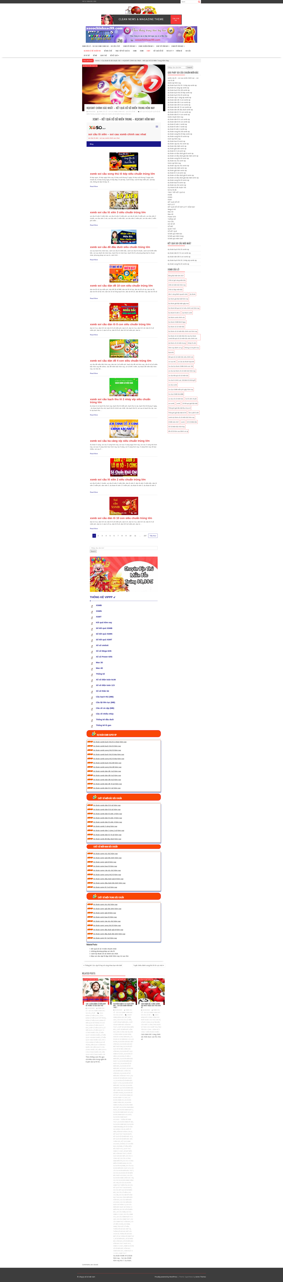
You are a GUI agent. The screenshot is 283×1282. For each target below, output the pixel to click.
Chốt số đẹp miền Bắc (120, 1022)
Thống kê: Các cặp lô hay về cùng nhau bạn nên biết (103, 965)
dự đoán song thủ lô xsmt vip (178, 158)
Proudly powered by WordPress (166, 1277)
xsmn (183, 422)
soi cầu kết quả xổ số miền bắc (178, 376)
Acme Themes (201, 1277)
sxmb (115, 1226)
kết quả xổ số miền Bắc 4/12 (123, 1136)
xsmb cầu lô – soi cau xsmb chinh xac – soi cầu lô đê (101, 46)
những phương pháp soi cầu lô (103, 951)
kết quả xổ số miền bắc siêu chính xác (180, 357)
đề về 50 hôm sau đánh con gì (178, 431)
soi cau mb (172, 362)
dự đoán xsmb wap (120, 1124)
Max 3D (170, 212)
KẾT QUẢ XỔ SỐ (158, 51)
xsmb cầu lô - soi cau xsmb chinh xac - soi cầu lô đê (117, 112)
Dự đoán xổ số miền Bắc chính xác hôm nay (123, 1070)
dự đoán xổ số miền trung (176, 343)
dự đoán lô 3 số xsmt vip (176, 151)
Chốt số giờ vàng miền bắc (177, 280)
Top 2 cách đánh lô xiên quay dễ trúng (95, 1042)
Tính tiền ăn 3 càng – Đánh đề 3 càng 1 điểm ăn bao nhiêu (151, 1029)
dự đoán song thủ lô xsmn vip (178, 180)
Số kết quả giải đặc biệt (189, 403)
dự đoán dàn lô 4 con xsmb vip (179, 114)
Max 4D (170, 214)
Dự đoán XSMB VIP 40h (125, 1122)
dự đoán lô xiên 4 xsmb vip (177, 129)
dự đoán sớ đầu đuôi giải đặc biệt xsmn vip (183, 178)
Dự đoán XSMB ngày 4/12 (121, 1112)
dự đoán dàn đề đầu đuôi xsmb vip (180, 110)
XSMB (135, 51)
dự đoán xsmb (125, 1095)
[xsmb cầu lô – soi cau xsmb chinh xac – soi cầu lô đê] (141, 42)
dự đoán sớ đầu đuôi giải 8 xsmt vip (180, 153)
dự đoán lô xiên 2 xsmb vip (177, 124)
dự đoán (192, 294)
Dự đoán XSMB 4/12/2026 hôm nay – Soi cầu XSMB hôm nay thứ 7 (123, 1005)
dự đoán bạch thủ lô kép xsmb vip (180, 93)
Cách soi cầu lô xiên (124, 1020)
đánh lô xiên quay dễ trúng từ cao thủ (95, 1022)
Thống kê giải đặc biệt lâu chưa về (179, 408)
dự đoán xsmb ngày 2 (125, 1110)
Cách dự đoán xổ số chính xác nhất (104, 954)
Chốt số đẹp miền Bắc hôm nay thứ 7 (123, 1024)
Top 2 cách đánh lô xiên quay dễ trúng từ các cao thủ (96, 1004)
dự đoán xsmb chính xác (176, 317)
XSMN (141, 51)
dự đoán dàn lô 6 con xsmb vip (179, 119)
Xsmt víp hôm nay (162, 46)
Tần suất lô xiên (123, 1226)
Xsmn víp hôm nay (177, 46)
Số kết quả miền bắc (175, 234)
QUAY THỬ (103, 55)
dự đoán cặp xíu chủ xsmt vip (178, 144)
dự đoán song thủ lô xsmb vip (178, 136)
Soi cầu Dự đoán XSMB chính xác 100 (180, 366)
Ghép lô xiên (192, 343)
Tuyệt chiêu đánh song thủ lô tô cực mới (148, 965)
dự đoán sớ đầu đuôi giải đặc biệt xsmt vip (183, 156)
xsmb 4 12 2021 (118, 1246)
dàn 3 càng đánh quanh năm (177, 294)
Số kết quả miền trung (175, 236)
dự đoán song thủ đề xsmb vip (179, 131)
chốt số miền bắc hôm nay (177, 285)
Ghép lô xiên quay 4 (96, 1028)
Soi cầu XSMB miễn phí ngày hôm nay (180, 389)
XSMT (148, 51)
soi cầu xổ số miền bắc (175, 399)
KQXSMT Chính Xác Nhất (103, 114)
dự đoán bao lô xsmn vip (176, 183)
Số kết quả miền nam (175, 238)
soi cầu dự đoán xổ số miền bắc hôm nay (181, 371)
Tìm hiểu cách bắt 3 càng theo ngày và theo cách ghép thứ (151, 1024)
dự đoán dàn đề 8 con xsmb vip (179, 105)
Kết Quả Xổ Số (145, 112)
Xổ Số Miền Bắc (120, 1239)
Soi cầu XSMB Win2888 (175, 394)
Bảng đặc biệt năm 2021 (176, 276)
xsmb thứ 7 (123, 1253)
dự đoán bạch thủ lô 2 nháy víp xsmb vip (182, 85)
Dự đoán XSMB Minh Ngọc (177, 322)
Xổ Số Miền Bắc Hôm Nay (176, 427)
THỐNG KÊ (179, 51)
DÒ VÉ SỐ (87, 55)
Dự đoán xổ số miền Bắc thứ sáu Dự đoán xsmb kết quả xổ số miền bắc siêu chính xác (182, 337)
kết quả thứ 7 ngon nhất (122, 1134)
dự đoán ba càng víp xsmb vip (178, 88)
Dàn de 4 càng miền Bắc (121, 1037)
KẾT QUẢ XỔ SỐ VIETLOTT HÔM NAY (181, 207)
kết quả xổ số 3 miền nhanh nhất (104, 949)
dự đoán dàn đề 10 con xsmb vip (179, 107)
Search (189, 67)
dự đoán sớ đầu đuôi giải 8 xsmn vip (181, 175)
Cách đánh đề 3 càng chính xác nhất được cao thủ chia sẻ (151, 1005)
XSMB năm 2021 (118, 1251)
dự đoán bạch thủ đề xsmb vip (179, 90)
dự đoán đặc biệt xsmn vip (177, 168)
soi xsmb (127, 1224)
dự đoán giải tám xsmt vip (177, 148)
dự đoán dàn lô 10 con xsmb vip (179, 112)
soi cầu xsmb (121, 1212)
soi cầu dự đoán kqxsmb (186, 362)
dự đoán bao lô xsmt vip (176, 141)
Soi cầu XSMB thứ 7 (123, 1219)
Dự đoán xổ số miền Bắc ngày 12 (123, 1078)
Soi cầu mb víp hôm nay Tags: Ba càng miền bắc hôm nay (123, 1197)
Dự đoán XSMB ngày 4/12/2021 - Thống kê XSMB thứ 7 (122, 1119)
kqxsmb (119, 1146)
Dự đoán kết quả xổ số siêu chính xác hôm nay (122, 1049)
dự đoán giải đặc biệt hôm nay (178, 299)
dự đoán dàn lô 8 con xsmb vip (179, 122)
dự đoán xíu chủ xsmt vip (177, 161)
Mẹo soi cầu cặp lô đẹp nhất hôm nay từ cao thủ (109, 956)
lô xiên (125, 1146)
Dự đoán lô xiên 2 (174, 313)
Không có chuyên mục (192, 348)
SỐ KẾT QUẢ (114, 55)
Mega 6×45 (172, 209)
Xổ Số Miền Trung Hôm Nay (122, 114)
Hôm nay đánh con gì (124, 1132)
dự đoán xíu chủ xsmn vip (177, 185)
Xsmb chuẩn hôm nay (146, 46)
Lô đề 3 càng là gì (147, 1022)
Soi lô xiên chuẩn (191, 399)
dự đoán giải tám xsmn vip (177, 170)
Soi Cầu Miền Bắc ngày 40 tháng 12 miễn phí (122, 1207)
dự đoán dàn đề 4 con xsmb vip (179, 100)
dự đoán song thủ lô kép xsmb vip (180, 134)
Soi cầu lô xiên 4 (122, 1192)
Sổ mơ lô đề (108, 51)
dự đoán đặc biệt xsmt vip (177, 146)
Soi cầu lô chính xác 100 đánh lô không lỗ (181, 380)
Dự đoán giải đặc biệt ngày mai (178, 303)
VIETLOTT (169, 51)
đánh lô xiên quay (92, 1020)
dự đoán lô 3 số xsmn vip (177, 173)
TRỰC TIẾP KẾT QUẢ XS (122, 51)
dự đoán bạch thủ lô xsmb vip (178, 95)
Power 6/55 (172, 217)
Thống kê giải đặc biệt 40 (122, 1229)
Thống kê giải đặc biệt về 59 (177, 413)
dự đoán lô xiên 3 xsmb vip (177, 127)
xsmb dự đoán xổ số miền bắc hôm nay (181, 417)
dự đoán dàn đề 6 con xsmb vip (179, 102)
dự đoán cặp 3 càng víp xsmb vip (179, 97)
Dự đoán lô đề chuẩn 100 (92, 51)
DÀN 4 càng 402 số (123, 1032)
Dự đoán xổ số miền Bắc (176, 327)
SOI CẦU (188, 51)
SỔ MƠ (95, 55)
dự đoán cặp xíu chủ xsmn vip (178, 165)
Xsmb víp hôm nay (129, 46)
